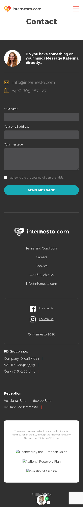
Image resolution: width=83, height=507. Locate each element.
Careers (41, 257)
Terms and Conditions (41, 248)
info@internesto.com (41, 284)
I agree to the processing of (36, 177)
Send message (41, 190)
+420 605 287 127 (41, 275)
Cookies (42, 266)
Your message (13, 144)
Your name (11, 108)
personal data (54, 177)
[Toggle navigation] (76, 9)
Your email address (16, 126)
